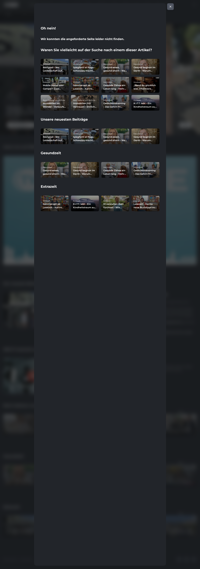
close (170, 6)
